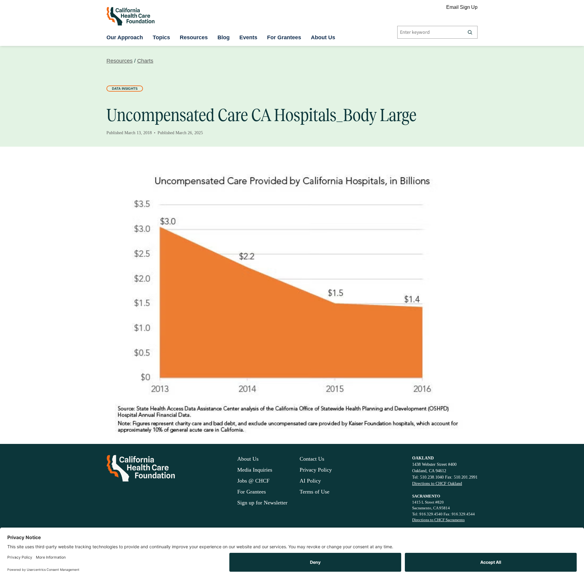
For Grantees (284, 37)
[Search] (470, 32)
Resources (194, 37)
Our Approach (124, 37)
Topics (161, 37)
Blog (223, 37)
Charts (145, 61)
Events (248, 37)
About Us (323, 37)
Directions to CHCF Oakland (437, 483)
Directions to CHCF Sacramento (438, 520)
